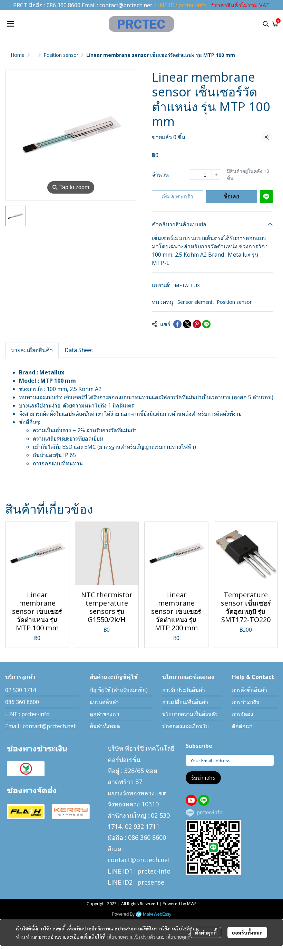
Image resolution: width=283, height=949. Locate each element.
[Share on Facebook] (177, 324)
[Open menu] (10, 24)
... (34, 55)
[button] (266, 24)
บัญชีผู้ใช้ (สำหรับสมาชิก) (119, 690)
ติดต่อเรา (242, 726)
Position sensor (60, 55)
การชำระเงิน (246, 702)
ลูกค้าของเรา (104, 714)
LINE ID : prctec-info (181, 5)
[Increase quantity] (216, 174)
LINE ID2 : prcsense (136, 882)
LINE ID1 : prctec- (133, 871)
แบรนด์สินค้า (104, 702)
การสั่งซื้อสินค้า (249, 690)
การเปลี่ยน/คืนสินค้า (185, 702)
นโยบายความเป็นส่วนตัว (131, 936)
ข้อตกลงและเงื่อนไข (185, 726)
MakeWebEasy (157, 914)
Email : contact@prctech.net (40, 726)
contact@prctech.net (125, 5)
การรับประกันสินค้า (183, 690)
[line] (203, 800)
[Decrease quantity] (193, 174)
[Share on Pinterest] (197, 324)
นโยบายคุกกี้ (178, 936)
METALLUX (187, 285)
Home (18, 55)
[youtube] (191, 800)
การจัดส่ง (242, 714)
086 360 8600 (63, 5)
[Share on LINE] (206, 324)
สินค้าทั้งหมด (105, 726)
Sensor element (195, 302)
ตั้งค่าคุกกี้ (206, 932)
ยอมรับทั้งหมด (247, 932)
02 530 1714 (20, 690)
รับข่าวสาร (203, 778)
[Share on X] (187, 324)
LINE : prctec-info (27, 714)
